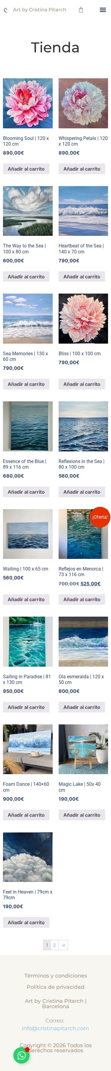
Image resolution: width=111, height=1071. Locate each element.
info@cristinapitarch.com (55, 1028)
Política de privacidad (55, 987)
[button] (103, 9)
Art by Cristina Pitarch (39, 10)
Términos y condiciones (55, 975)
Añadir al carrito (26, 169)
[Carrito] (81, 9)
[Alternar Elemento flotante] (21, 1055)
